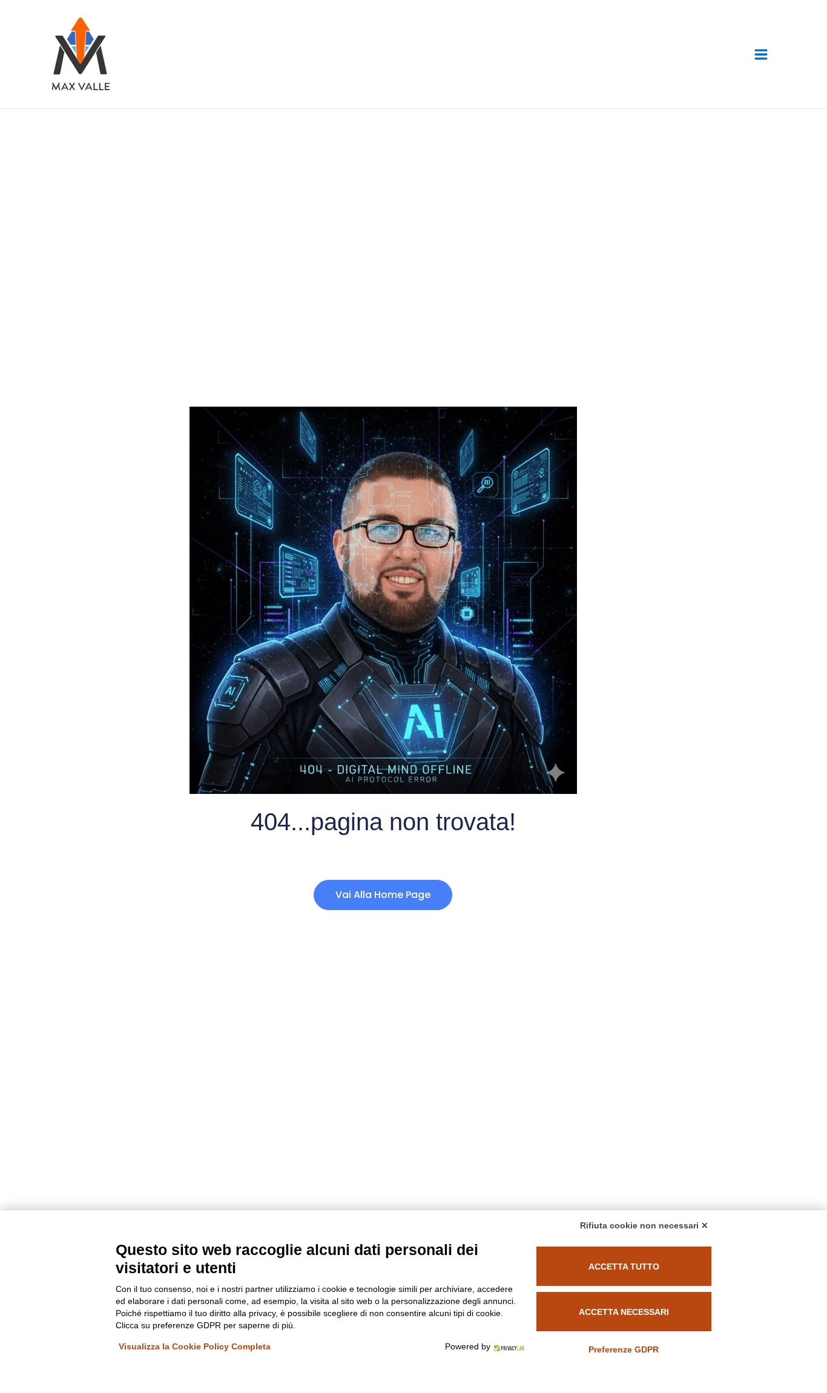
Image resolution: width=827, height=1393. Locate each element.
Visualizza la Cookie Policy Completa (195, 1346)
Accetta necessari (624, 1312)
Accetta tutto (623, 1266)
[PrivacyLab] (507, 1346)
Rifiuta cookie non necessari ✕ (644, 1225)
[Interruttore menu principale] (761, 54)
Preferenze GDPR (623, 1349)
